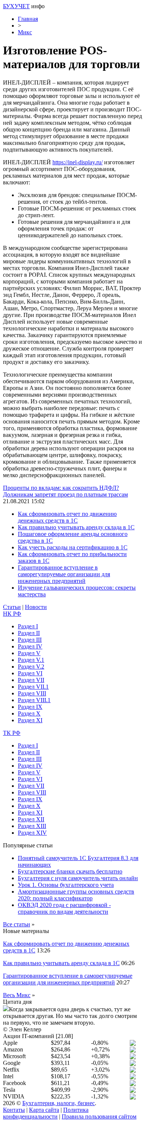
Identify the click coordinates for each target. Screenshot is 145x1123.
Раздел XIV (32, 832)
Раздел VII (31, 680)
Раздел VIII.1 (34, 700)
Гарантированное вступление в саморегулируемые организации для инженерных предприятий (64, 574)
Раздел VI (30, 673)
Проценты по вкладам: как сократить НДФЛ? (61, 488)
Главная (28, 19)
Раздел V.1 (31, 660)
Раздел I (28, 626)
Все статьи (16, 924)
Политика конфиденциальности (45, 1113)
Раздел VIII (32, 693)
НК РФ (12, 613)
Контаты (14, 1110)
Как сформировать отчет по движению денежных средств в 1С (67, 517)
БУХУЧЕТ (16, 6)
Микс (25, 32)
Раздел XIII (32, 826)
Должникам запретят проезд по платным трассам (65, 494)
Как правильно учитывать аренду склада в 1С (76, 527)
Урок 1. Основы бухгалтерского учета (66, 885)
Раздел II (29, 633)
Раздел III (30, 640)
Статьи (12, 607)
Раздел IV (30, 646)
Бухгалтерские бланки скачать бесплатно (70, 871)
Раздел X (29, 713)
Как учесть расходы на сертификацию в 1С (73, 547)
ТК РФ (11, 733)
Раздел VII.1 (33, 686)
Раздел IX (30, 707)
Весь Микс (16, 995)
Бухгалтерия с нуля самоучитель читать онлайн (78, 878)
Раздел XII (31, 819)
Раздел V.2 (31, 666)
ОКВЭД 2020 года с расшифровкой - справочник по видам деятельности (64, 908)
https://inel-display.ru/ (77, 162)
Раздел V (29, 653)
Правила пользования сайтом (99, 1116)
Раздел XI (30, 720)
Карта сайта (44, 1110)
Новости (36, 607)
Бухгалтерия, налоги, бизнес (58, 1103)
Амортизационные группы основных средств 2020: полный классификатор (76, 894)
